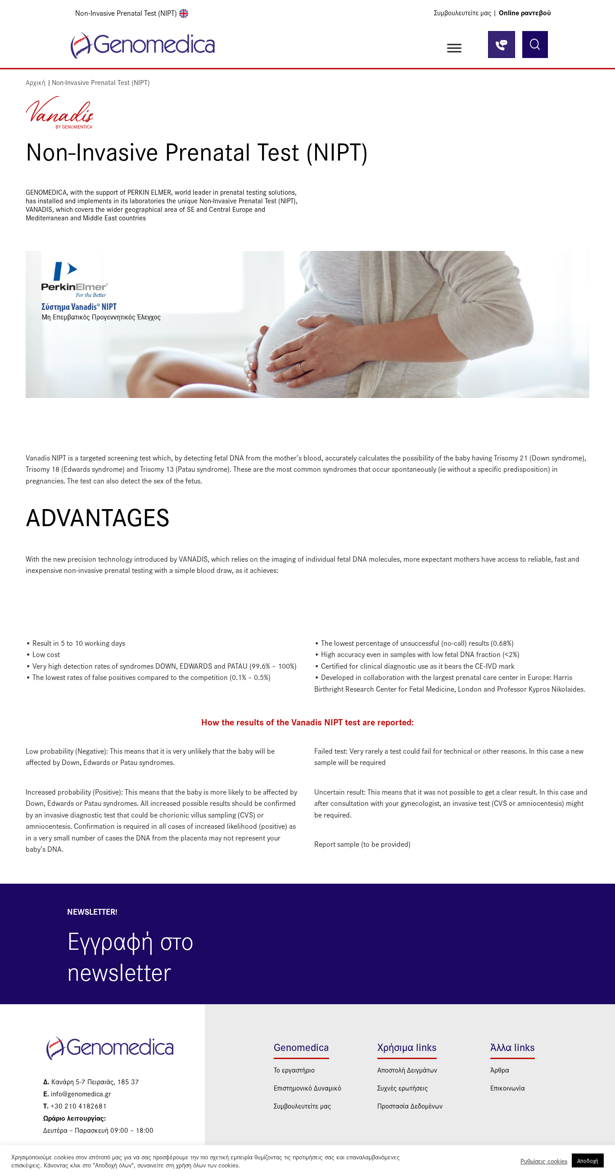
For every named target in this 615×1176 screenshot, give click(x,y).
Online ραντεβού (525, 12)
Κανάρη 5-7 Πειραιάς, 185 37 (91, 1081)
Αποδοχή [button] (587, 1160)
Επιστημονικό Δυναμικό (307, 1087)
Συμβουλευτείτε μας (302, 1105)
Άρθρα (499, 1069)
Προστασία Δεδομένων (410, 1105)
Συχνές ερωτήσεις (402, 1087)
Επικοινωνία (507, 1087)
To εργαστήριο (294, 1069)
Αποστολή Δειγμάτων (407, 1069)
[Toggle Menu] (454, 48)
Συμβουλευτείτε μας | (465, 12)
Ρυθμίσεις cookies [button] (543, 1161)
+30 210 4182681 (75, 1105)
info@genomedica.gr (77, 1093)
